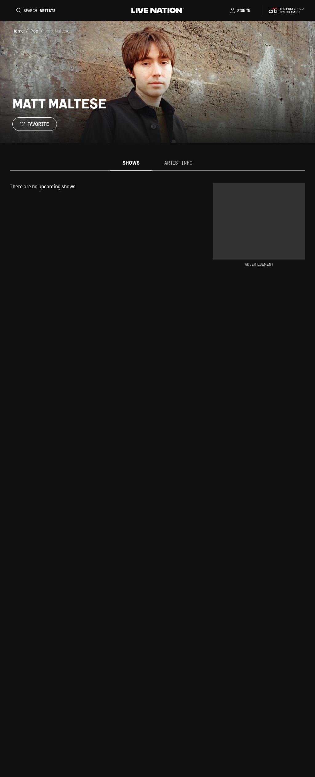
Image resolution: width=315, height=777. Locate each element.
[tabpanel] (101, 186)
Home (17, 30)
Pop (34, 30)
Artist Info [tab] (178, 162)
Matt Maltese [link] (57, 30)
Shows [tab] (131, 162)
